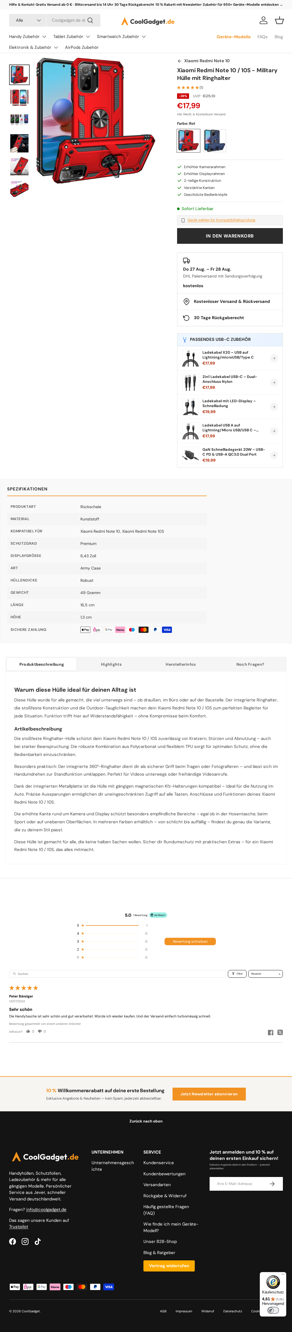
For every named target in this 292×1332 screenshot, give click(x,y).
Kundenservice (158, 1163)
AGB (163, 1311)
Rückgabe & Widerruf (164, 1196)
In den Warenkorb (230, 236)
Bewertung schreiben (190, 941)
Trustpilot (18, 1227)
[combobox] (54, 20)
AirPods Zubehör (82, 47)
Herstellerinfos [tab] (181, 664)
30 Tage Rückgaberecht (134, 4)
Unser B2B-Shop (160, 1241)
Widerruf (207, 1311)
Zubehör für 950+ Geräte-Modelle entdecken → (243, 4)
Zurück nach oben (146, 1121)
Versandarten (157, 1185)
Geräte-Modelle (234, 37)
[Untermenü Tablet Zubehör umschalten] (87, 36)
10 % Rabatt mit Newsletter (178, 4)
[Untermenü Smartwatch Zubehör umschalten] (143, 36)
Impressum (184, 1311)
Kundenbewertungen (164, 1174)
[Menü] (282, 1275)
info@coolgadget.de (46, 1209)
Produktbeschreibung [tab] (41, 664)
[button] (279, 20)
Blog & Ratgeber (159, 1252)
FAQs (262, 37)
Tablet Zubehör (68, 36)
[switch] (273, 1310)
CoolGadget (31, 1311)
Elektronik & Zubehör (30, 47)
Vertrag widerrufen (169, 1266)
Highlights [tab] (111, 664)
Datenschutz (232, 1311)
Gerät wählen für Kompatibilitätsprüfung (221, 220)
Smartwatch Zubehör (118, 36)
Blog (279, 37)
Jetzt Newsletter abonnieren (209, 1093)
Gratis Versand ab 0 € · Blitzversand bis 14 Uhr (74, 4)
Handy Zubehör (24, 36)
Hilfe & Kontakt (22, 4)
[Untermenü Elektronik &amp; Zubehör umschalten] (55, 47)
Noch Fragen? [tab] (250, 664)
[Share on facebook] (270, 1033)
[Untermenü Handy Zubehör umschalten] (44, 36)
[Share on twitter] (280, 1033)
